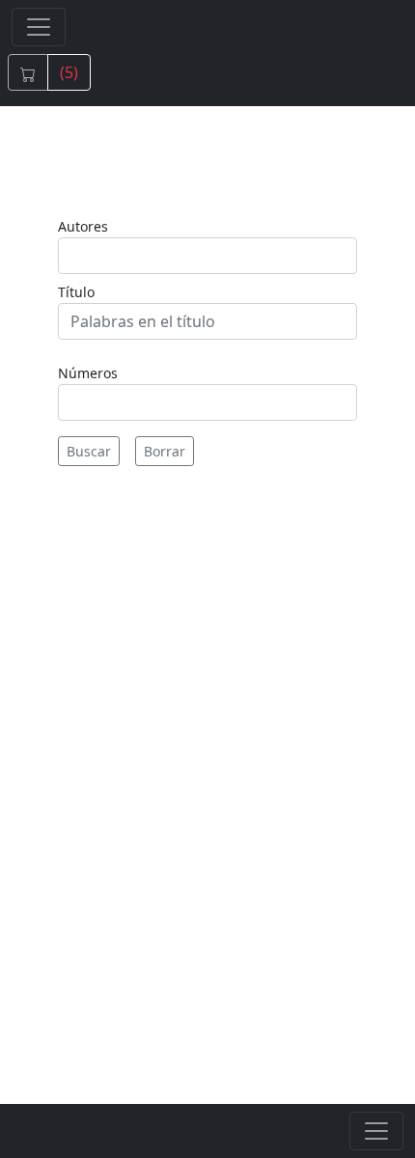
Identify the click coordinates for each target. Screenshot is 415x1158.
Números (88, 373)
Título (76, 292)
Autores (83, 226)
